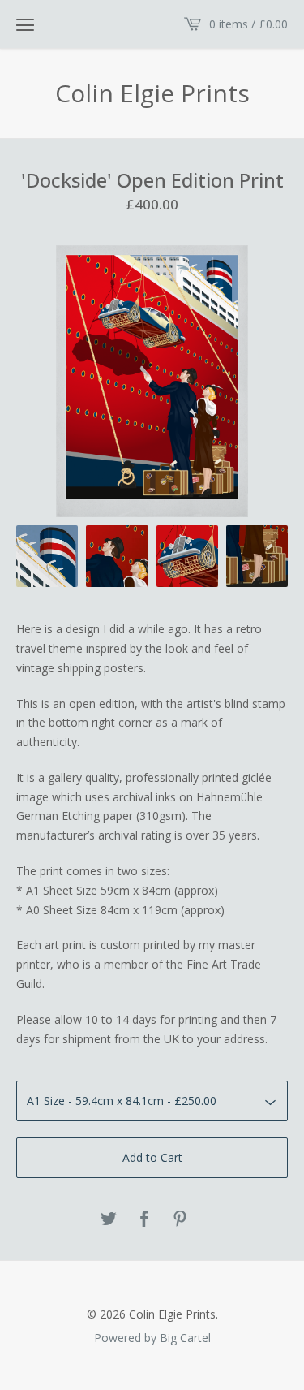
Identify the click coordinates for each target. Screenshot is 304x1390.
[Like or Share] (144, 1219)
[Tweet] (109, 1219)
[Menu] (25, 24)
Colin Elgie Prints (152, 93)
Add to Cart (152, 1157)
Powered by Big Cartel (152, 1337)
